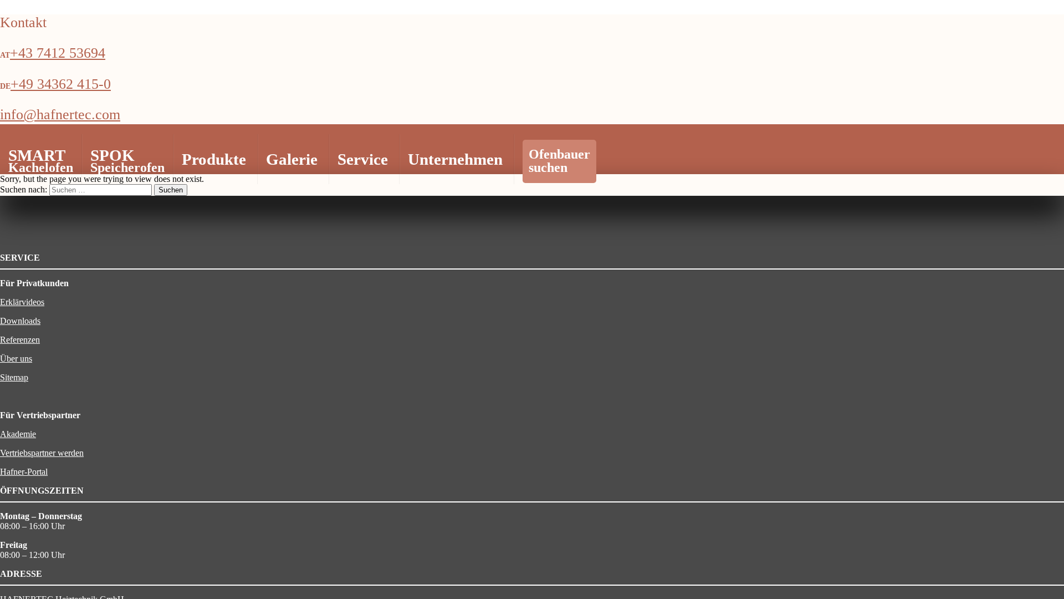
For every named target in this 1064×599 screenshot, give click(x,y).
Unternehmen (455, 159)
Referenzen (20, 339)
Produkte (214, 159)
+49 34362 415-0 (61, 84)
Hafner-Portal (24, 471)
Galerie (292, 159)
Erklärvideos (22, 302)
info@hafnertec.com (60, 114)
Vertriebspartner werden (42, 453)
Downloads (20, 321)
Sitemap (14, 377)
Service (362, 159)
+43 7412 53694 (57, 53)
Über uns (16, 358)
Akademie (18, 434)
